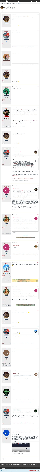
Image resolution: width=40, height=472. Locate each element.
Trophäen (3, 44)
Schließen (37, 470)
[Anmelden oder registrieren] (34, 1)
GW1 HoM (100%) (30, 46)
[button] (39, 1)
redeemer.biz (15, 175)
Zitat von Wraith (16, 330)
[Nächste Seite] (5, 11)
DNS (20, 109)
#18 (37, 386)
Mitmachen (26, 278)
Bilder (3, 47)
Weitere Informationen (32, 470)
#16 (37, 348)
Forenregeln (21, 278)
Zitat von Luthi (16, 245)
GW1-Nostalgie (24, 46)
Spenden (30, 278)
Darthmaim (15, 163)
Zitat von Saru (16, 188)
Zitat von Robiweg (17, 151)
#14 (37, 310)
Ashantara (21, 180)
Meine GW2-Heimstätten (17, 46)
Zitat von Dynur (16, 373)
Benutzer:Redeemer (29, 165)
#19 (37, 406)
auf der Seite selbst (17, 156)
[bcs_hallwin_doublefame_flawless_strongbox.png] (25, 280)
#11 (37, 242)
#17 (37, 370)
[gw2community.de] (9, 1)
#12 (37, 262)
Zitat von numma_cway (18, 217)
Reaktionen (3, 24)
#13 (37, 286)
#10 (37, 214)
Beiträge (3, 81)
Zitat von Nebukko (17, 410)
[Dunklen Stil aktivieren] (36, 1)
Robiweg (6, 8)
